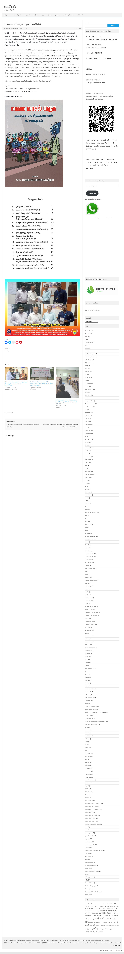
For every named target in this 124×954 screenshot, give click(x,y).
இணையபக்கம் (88, 797)
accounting (88, 333)
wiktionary (88, 771)
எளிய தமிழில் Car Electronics (92, 809)
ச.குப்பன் (87, 838)
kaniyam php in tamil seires (94, 910)
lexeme (87, 542)
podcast (87, 639)
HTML (86, 500)
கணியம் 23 (88, 830)
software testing (89, 697)
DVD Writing (88, 439)
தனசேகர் (87, 859)
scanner (87, 662)
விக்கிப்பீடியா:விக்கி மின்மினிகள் (93, 891)
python (102, 915)
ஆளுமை (87, 794)
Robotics (87, 653)
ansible (87, 348)
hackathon (88, 492)
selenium (87, 680)
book (11, 412)
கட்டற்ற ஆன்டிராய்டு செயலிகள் (92, 824)
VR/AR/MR (88, 753)
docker (87, 436)
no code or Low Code (90, 606)
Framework (88, 471)
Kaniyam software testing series (108, 910)
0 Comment (78, 28)
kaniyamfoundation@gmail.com (98, 96)
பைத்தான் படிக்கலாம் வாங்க (92, 871)
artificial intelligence (90, 353)
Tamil (86, 703)
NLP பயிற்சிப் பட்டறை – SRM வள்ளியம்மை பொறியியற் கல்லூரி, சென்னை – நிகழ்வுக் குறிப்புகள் (66, 401)
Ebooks (87, 442)
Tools (86, 727)
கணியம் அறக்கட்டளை (69, 15)
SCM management (90, 668)
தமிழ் (94, 928)
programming (88, 642)
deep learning (88, 424)
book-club (87, 377)
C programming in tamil (101, 906)
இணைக (92, 193)
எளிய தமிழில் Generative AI (92, 815)
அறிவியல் (87, 788)
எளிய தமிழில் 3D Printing (91, 806)
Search (113, 25)
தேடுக (86, 23)
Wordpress (96, 922)
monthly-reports (89, 589)
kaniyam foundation (90, 536)
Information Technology (91, 512)
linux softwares (89, 562)
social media (88, 691)
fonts (86, 468)
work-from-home (89, 780)
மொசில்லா (100, 931)
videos (87, 747)
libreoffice (88, 545)
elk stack (87, 450)
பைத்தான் (87, 868)
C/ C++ (87, 386)
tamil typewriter (89, 718)
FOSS (116, 908)
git (85, 486)
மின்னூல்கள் (27, 15)
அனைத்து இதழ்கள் (16, 15)
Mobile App (88, 586)
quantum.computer (90, 647)
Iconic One (101, 950)
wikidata (87, 762)
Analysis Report (89, 342)
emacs (86, 453)
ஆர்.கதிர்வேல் (88, 791)
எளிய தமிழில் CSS (89, 812)
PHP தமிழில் (88, 636)
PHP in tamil (88, 915)
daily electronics (114, 906)
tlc (86, 922)
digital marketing (89, 430)
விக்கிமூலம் (88, 894)
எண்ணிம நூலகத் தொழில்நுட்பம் (93, 803)
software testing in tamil (91, 919)
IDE (86, 506)
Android (87, 904)
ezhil (86, 465)
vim (86, 750)
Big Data (87, 371)
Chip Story (88, 395)
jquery (86, 530)
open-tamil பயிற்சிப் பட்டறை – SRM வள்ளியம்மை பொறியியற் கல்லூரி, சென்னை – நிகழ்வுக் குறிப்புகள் (42, 383)
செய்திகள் (87, 847)
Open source (112, 913)
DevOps (87, 427)
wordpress (88, 777)
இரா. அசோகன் (89, 800)
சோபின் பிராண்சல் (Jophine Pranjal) (94, 850)
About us (80, 15)
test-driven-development (91, 724)
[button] (42, 263)
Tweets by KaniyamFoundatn (93, 310)
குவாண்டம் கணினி (89, 835)
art (86, 351)
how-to (87, 498)
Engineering (88, 456)
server (86, 686)
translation (88, 736)
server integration (89, 689)
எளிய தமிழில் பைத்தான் (91, 821)
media (86, 574)
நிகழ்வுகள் (36, 15)
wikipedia (87, 765)
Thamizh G (113, 919)
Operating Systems (90, 624)
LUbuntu (87, 565)
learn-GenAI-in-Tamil (90, 539)
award (86, 365)
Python (87, 644)
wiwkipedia (88, 774)
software (87, 694)
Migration (87, 577)
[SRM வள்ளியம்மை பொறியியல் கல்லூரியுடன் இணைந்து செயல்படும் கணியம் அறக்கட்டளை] (16, 373)
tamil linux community (90, 706)
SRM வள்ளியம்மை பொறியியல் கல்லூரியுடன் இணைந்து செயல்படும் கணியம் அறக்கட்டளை (16, 383)
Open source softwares (91, 615)
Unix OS (87, 739)
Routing (87, 656)
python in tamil (110, 915)
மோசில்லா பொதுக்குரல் (90, 885)
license (87, 547)
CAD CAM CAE (88, 389)
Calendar (87, 392)
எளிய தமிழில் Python (90, 818)
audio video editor (90, 356)
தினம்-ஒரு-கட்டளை (103, 929)
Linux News (88, 559)
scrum (86, 674)
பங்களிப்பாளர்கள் (89, 862)
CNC (86, 398)
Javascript (87, 524)
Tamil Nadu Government (91, 709)
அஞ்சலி (87, 786)
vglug (86, 744)
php (86, 633)
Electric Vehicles (89, 448)
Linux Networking (89, 556)
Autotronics (88, 362)
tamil (101, 918)
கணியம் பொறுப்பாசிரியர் (12, 28)
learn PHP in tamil (89, 913)
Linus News (88, 550)
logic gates (98, 913)
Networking (88, 600)
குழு (43, 15)
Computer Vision (89, 401)
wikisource (88, 768)
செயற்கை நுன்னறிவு (90, 844)
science (87, 665)
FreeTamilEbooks (89, 474)
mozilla (87, 592)
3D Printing (88, 330)
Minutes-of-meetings (90, 580)
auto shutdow (88, 359)
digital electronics (98, 908)
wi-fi (86, 759)
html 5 (86, 503)
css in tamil (88, 412)
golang (87, 489)
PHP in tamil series (95, 915)
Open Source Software (91, 612)
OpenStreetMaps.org (90, 621)
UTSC (86, 741)
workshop (87, 783)
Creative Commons (90, 403)
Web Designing (89, 756)
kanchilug (87, 533)
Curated (87, 415)
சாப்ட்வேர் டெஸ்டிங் (105, 925)
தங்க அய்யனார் (89, 856)
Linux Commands (89, 553)
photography (88, 630)
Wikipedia (90, 922)
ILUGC (86, 509)
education (87, 445)
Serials (87, 683)
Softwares (88, 700)
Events (87, 462)
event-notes (88, 459)
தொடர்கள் (88, 931)
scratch (87, 671)
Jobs (86, 527)
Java (86, 521)
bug (86, 380)
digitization (88, 433)
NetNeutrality (88, 597)
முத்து (86, 880)
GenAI (86, 483)
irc (85, 518)
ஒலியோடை (57, 15)
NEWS (86, 603)
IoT (86, 515)
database (87, 421)
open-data (88, 618)
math (86, 571)
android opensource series (97, 904)
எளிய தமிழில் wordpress (106, 922)
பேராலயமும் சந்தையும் (90, 865)
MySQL (87, 594)
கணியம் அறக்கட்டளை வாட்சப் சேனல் (102, 218)
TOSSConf (88, 730)
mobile (87, 583)
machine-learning (89, 568)
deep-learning (89, 908)
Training (87, 733)
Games (87, 480)
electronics (110, 909)
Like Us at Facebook (92, 303)
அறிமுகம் (6, 15)
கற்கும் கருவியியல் (89, 833)
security (87, 677)
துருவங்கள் (112, 929)
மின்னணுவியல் (88, 877)
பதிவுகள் (49, 15)
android (87, 345)
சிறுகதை (112, 925)
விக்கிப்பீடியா (88, 888)
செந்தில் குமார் (88, 841)
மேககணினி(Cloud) (90, 883)
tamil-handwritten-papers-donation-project (96, 721)
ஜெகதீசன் (87, 853)
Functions (87, 477)
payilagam (87, 627)
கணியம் (10, 6)
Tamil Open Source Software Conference (96, 712)
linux (94, 913)
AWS (86, 368)
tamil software (89, 715)
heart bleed (88, 495)
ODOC (104, 913)
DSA (104, 908)
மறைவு (86, 874)
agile (86, 336)
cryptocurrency (89, 406)
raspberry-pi (88, 650)
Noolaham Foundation (91, 609)
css (86, 409)
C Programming (89, 383)
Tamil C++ (107, 919)
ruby (86, 659)
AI (85, 339)
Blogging (93, 906)
